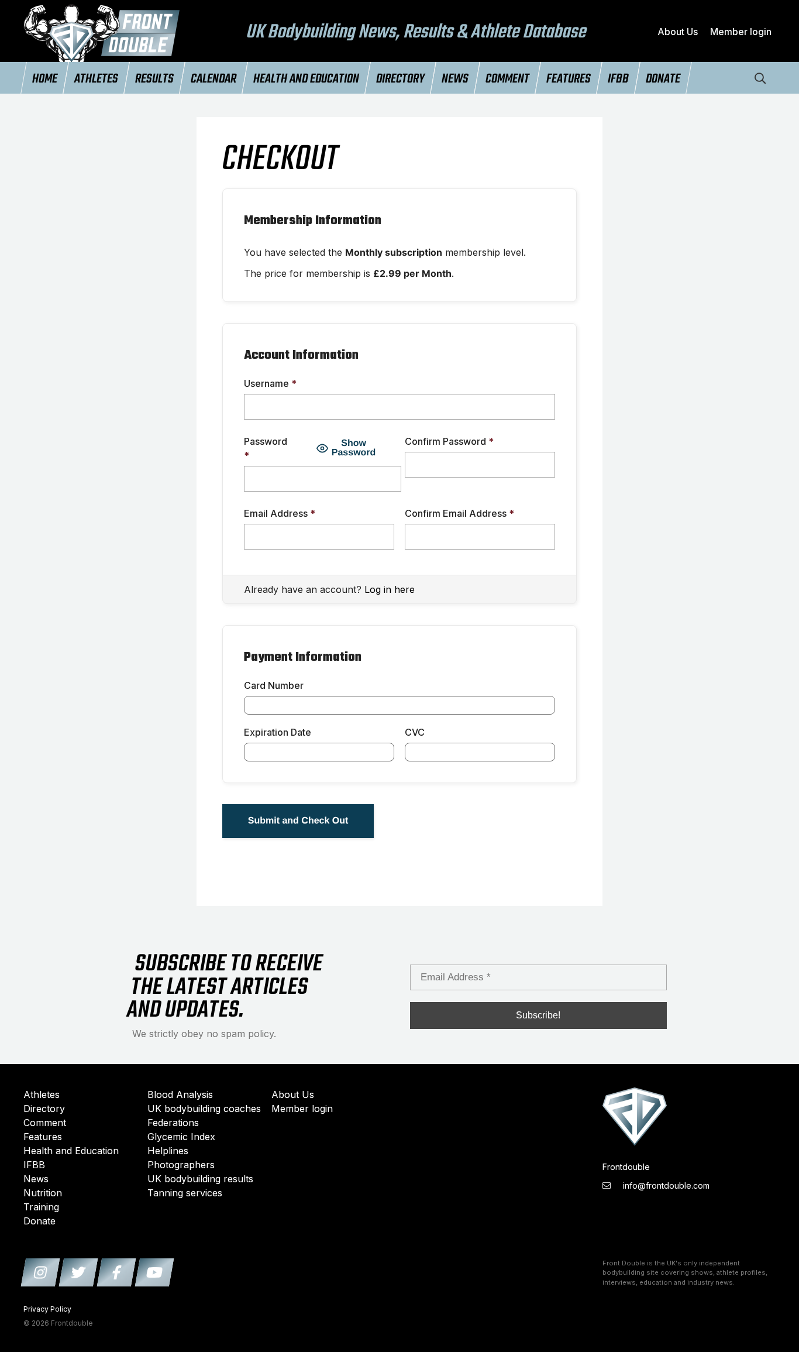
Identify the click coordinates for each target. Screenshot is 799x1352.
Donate (663, 79)
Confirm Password (449, 441)
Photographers (181, 1165)
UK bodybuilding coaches (204, 1108)
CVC (415, 732)
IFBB (618, 79)
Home (44, 79)
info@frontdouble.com (665, 1185)
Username (270, 383)
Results (154, 79)
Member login (741, 31)
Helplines (167, 1151)
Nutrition (42, 1193)
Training (41, 1207)
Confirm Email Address (459, 513)
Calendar (213, 79)
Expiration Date (277, 732)
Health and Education (306, 79)
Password (265, 448)
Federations (173, 1122)
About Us (677, 31)
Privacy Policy (47, 1309)
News (455, 79)
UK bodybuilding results (200, 1179)
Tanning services (184, 1193)
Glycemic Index (181, 1136)
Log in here (389, 589)
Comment (507, 79)
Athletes (96, 79)
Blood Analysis (180, 1094)
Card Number (274, 685)
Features (569, 79)
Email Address (279, 513)
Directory (400, 79)
